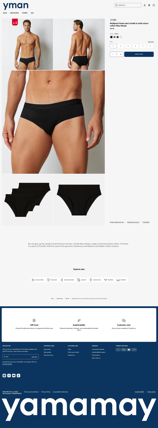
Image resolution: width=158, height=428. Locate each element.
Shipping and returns (133, 222)
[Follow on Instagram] (4, 375)
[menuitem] (127, 5)
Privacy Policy (45, 392)
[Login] (144, 5)
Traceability (146, 222)
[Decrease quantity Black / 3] (112, 54)
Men (32, 13)
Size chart (151, 41)
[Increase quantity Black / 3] (120, 54)
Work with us (96, 358)
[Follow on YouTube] (13, 375)
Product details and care (117, 222)
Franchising (96, 355)
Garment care (48, 355)
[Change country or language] (149, 5)
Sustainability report (98, 352)
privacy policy (7, 364)
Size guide (47, 349)
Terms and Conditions (31, 392)
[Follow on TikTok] (18, 375)
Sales (5, 13)
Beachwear (14, 13)
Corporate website (98, 349)
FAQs (69, 349)
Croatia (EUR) (139, 392)
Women (24, 13)
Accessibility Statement (60, 392)
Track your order (73, 352)
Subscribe (34, 356)
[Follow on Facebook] (9, 375)
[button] (27, 44)
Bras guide (47, 352)
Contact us (71, 355)
